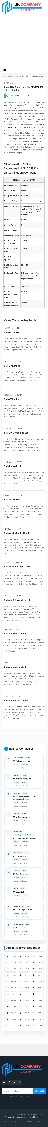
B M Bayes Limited (20, 856)
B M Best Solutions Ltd (21, 874)
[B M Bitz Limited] (8, 925)
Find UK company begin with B (18, 76)
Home (4, 76)
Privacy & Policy (10, 1121)
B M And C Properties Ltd (16, 600)
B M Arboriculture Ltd (14, 667)
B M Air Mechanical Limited (17, 533)
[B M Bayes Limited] (8, 853)
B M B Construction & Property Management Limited (24, 797)
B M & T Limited (11, 399)
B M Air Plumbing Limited (16, 566)
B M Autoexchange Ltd (21, 761)
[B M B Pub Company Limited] (8, 832)
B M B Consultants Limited (23, 817)
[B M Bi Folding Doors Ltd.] (8, 907)
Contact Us (40, 1121)
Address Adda (37, 1117)
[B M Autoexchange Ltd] (8, 758)
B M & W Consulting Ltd (15, 432)
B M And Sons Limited (14, 633)
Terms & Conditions (26, 1121)
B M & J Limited (11, 366)
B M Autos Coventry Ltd (22, 779)
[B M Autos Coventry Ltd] (8, 776)
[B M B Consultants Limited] (8, 814)
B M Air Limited (11, 499)
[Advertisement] (24, 40)
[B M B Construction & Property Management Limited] (8, 794)
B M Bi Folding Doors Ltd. (22, 909)
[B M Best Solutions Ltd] (8, 871)
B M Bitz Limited (19, 927)
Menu (5, 69)
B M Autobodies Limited (15, 700)
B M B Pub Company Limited (24, 838)
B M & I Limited (11, 332)
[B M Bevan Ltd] (8, 889)
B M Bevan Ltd (18, 892)
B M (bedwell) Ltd (12, 466)
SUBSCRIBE (39, 1091)
